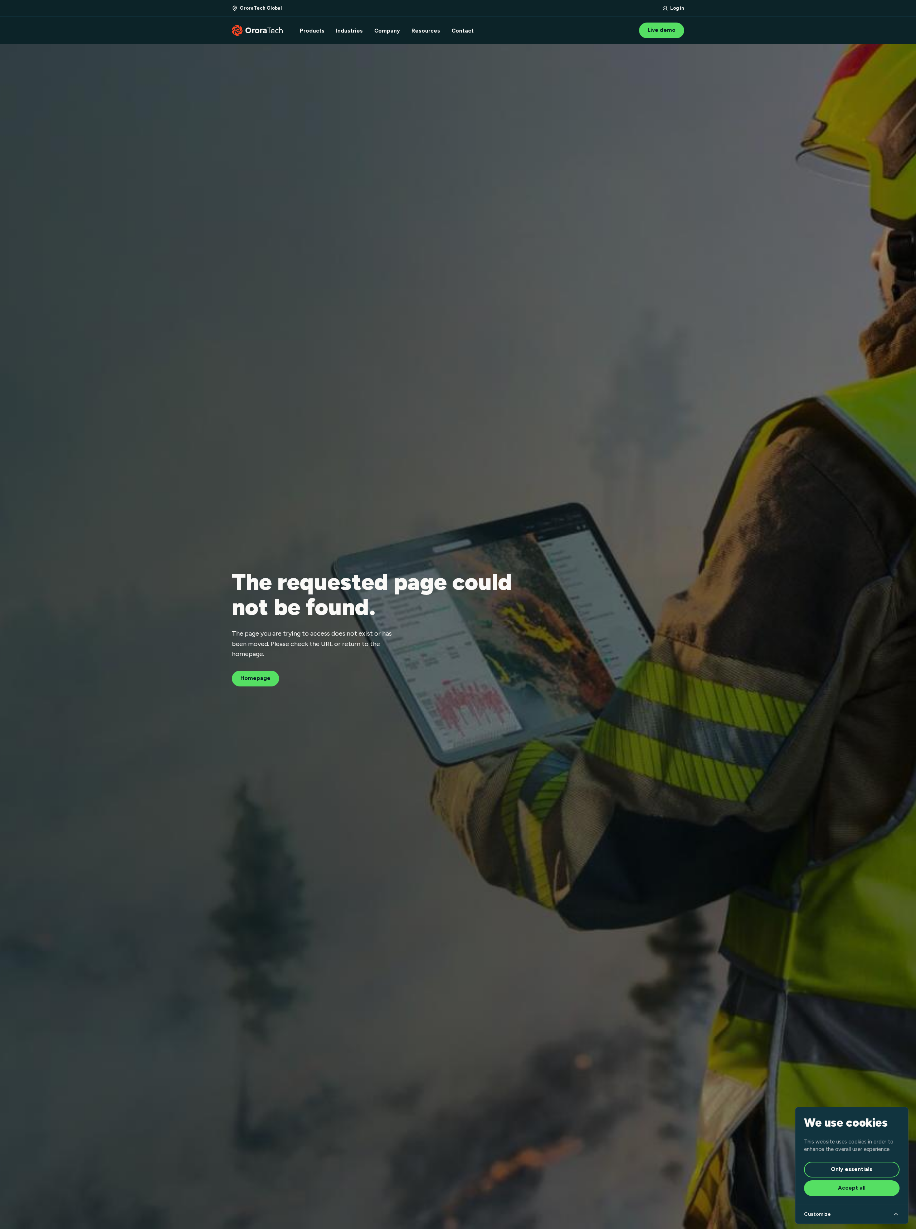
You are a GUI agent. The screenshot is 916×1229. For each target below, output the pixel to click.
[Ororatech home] (257, 30)
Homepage (255, 678)
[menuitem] (312, 30)
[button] (257, 8)
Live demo (662, 30)
